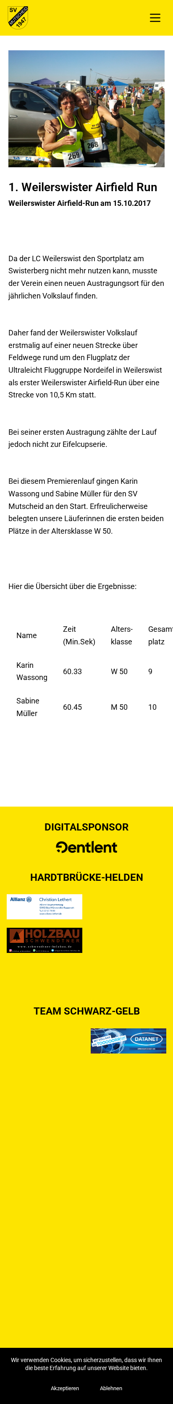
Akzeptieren (65, 1388)
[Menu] (155, 18)
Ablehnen (111, 1388)
